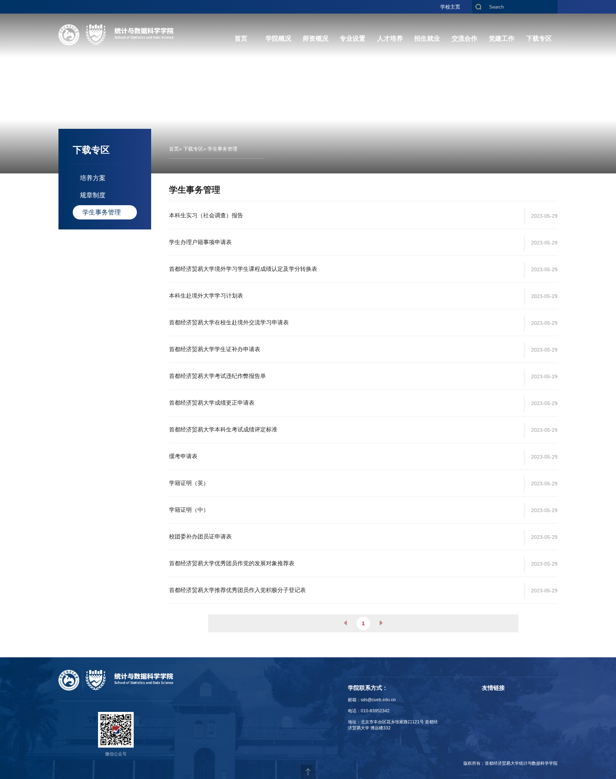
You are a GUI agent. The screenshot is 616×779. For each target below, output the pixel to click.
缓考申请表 (183, 456)
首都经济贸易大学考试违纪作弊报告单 (217, 376)
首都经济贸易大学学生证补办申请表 (214, 349)
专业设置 (352, 38)
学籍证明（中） (189, 510)
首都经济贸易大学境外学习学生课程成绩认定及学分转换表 (243, 269)
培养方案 (93, 178)
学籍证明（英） (189, 483)
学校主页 (450, 7)
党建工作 (501, 38)
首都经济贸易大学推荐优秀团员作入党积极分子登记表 (237, 590)
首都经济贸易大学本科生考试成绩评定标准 (223, 429)
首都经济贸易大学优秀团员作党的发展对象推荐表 (231, 563)
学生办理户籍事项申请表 (200, 242)
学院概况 (278, 38)
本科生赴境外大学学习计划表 (206, 296)
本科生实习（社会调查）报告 (206, 215)
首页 (241, 38)
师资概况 (315, 38)
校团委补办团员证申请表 (200, 536)
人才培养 (390, 38)
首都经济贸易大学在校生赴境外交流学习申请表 (229, 322)
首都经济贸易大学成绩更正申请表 (212, 403)
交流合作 (464, 38)
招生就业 (427, 38)
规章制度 (93, 195)
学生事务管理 (101, 212)
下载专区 (539, 38)
